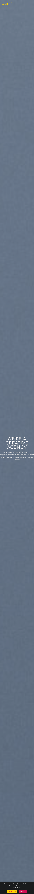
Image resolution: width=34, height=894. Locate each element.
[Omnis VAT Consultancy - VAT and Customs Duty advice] (7, 3)
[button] (32, 4)
